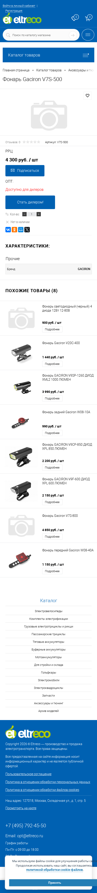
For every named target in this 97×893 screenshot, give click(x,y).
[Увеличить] (48, 115)
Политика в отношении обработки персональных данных (47, 782)
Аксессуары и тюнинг (48, 703)
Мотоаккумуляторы (48, 657)
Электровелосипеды (48, 611)
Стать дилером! (30, 202)
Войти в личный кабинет (19, 5)
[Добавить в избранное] (87, 96)
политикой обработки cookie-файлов (54, 870)
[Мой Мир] (20, 229)
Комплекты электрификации (48, 618)
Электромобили (48, 680)
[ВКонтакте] (8, 229)
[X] (27, 229)
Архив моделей (48, 711)
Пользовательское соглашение (28, 774)
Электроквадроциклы (48, 688)
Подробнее (52, 329)
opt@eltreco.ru (30, 835)
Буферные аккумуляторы (49, 649)
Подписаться (28, 170)
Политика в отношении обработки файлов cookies (42, 790)
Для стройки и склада (48, 665)
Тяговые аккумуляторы (48, 642)
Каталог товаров (24, 55)
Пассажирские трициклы (48, 634)
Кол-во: (15, 214)
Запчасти (48, 695)
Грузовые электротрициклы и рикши (48, 626)
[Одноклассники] (14, 229)
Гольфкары (48, 672)
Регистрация (13, 10)
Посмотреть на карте (20, 808)
